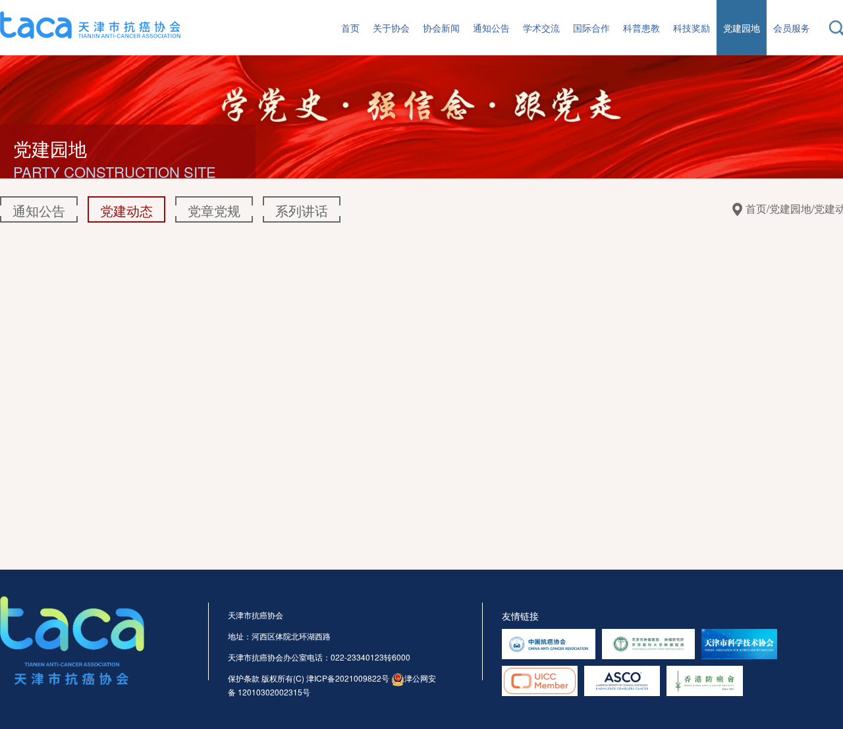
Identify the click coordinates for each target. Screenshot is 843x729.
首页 (350, 27)
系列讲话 (301, 210)
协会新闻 (441, 27)
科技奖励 (691, 27)
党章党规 (214, 210)
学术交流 (541, 27)
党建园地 (741, 27)
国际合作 (591, 27)
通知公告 (491, 27)
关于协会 (391, 27)
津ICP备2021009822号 (347, 678)
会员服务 (791, 27)
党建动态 (126, 210)
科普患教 (641, 27)
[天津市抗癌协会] (90, 23)
